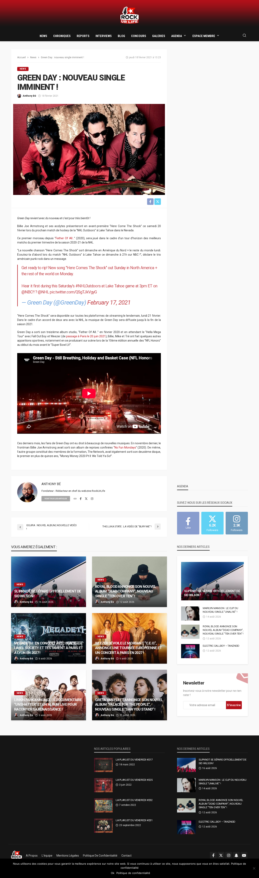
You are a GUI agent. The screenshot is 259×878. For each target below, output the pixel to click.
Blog (121, 36)
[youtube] (244, 855)
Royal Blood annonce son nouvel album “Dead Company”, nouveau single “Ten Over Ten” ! (125, 591)
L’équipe (47, 855)
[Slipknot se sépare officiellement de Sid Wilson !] (48, 581)
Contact (126, 855)
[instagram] (92, 499)
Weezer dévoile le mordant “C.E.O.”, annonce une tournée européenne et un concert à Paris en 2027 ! (128, 648)
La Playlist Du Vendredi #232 (134, 800)
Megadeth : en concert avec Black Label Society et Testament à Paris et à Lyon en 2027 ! (48, 648)
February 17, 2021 (109, 302)
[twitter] (86, 499)
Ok (112, 873)
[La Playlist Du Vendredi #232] (103, 805)
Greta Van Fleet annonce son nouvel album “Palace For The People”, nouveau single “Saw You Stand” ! (129, 704)
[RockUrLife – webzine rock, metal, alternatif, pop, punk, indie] (16, 855)
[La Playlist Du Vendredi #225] (103, 785)
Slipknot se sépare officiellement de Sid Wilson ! (47, 593)
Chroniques (62, 36)
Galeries (158, 36)
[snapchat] (236, 855)
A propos (32, 855)
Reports (83, 36)
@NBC (27, 292)
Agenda (176, 36)
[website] (75, 499)
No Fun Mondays (125, 447)
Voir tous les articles (56, 499)
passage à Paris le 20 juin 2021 (86, 336)
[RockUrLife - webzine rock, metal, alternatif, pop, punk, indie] (129, 15)
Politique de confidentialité (100, 855)
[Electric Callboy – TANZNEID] (190, 651)
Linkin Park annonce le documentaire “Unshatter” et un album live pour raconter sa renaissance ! (48, 704)
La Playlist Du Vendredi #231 (134, 820)
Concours (138, 36)
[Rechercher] (244, 35)
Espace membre (203, 36)
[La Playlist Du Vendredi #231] (103, 826)
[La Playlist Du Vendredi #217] (103, 765)
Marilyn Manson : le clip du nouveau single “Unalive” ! (220, 610)
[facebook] (80, 499)
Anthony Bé (29, 95)
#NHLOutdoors (88, 285)
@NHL (43, 292)
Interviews (104, 36)
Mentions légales (67, 855)
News (43, 36)
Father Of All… (65, 238)
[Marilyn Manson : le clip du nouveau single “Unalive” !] (190, 613)
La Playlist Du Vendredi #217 (134, 759)
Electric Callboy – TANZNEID (221, 645)
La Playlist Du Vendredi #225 (134, 779)
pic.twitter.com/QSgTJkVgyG (73, 292)
